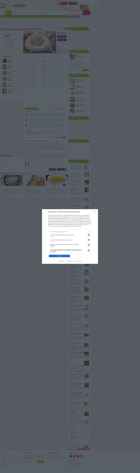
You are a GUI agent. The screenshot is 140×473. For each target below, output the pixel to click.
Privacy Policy (78, 261)
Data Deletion (62, 261)
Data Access (70, 261)
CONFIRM (59, 256)
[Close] (95, 212)
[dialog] (70, 236)
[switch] (88, 235)
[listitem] (70, 231)
